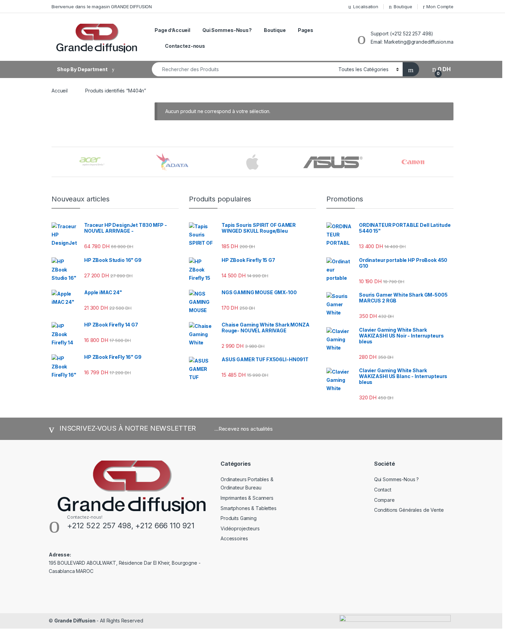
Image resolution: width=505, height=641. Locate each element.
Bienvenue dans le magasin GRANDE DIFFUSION (102, 6)
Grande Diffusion (75, 620)
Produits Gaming (239, 518)
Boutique (403, 6)
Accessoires (234, 538)
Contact (382, 490)
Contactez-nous (185, 46)
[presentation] (451, 162)
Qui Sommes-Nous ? (396, 479)
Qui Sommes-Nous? (227, 30)
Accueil (60, 90)
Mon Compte (439, 6)
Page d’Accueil (172, 30)
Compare (384, 500)
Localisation (365, 6)
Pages (305, 30)
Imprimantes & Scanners (247, 498)
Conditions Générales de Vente (409, 510)
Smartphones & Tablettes (249, 508)
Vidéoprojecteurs (240, 528)
